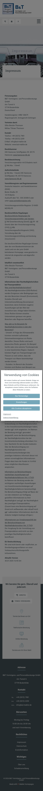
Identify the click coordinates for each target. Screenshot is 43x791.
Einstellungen (21, 402)
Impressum (7, 414)
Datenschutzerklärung (10, 418)
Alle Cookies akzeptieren (22, 408)
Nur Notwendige (21, 396)
